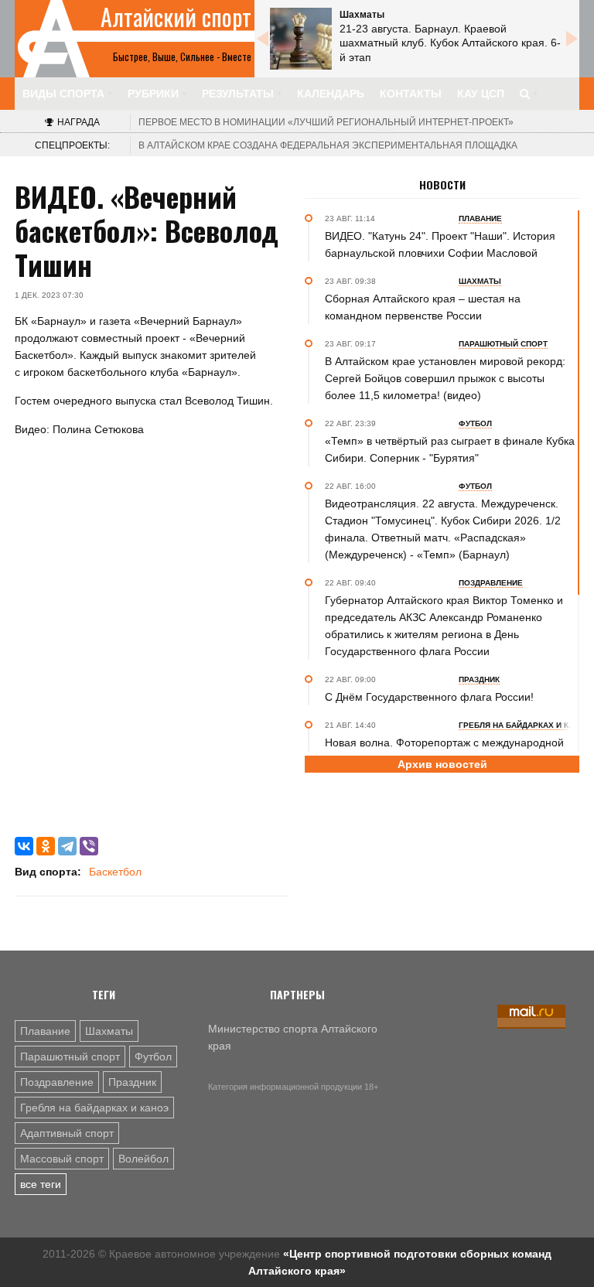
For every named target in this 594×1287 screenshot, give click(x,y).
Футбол (153, 1056)
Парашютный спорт (70, 1056)
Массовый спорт (62, 1158)
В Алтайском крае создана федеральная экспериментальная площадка (327, 145)
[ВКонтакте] (24, 846)
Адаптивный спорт (67, 1133)
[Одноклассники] (45, 846)
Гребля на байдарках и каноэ (94, 1107)
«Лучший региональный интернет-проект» (326, 122)
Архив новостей (442, 764)
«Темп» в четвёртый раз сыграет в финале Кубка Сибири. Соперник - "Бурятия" (450, 449)
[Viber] (89, 846)
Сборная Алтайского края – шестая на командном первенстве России (423, 307)
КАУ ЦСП (480, 93)
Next (571, 38)
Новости (442, 184)
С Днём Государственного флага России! (429, 697)
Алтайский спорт (176, 17)
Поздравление (57, 1082)
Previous (262, 38)
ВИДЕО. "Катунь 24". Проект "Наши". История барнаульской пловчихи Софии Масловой (440, 244)
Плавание (45, 1031)
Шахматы (109, 1031)
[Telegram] (67, 846)
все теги (40, 1184)
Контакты (411, 93)
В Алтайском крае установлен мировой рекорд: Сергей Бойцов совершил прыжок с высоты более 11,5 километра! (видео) (445, 378)
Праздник (132, 1082)
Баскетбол (115, 871)
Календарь (330, 93)
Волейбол (143, 1158)
